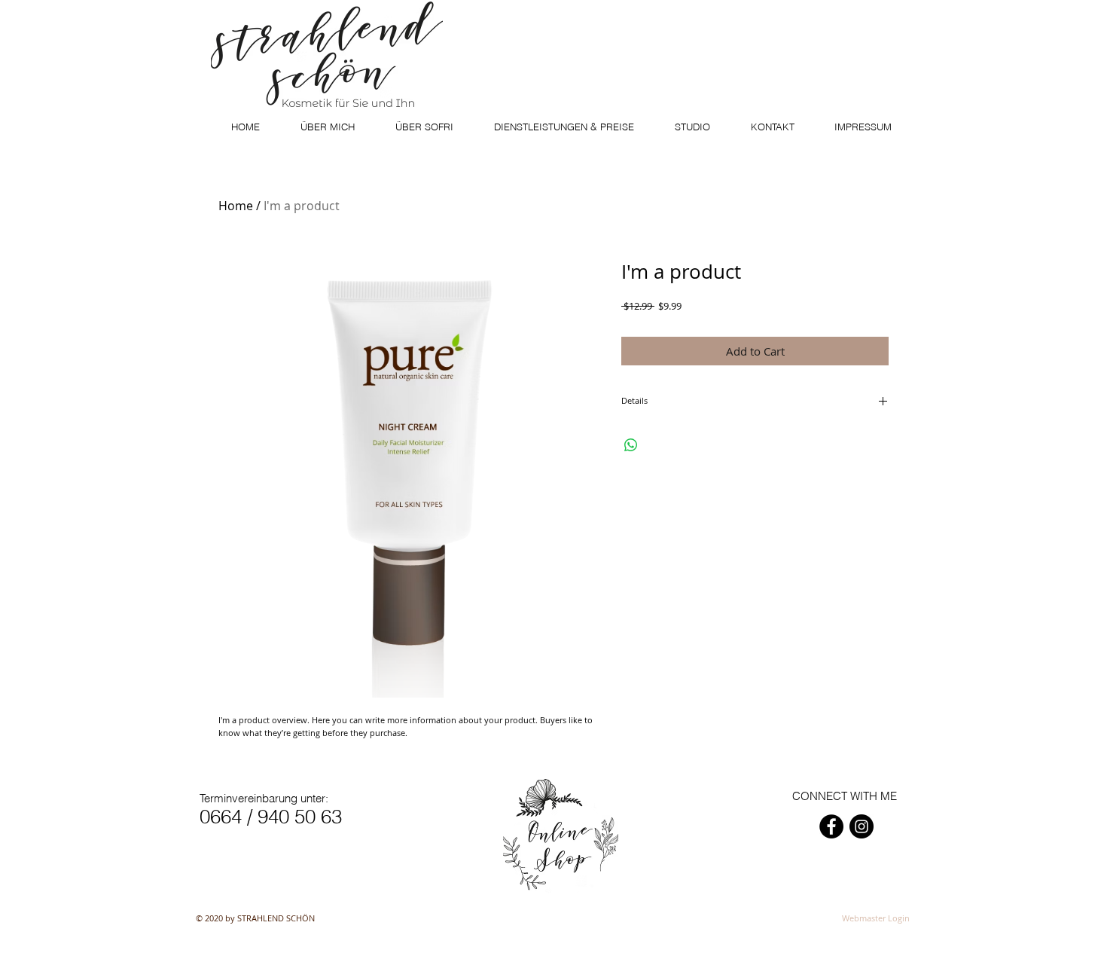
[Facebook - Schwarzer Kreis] (831, 826)
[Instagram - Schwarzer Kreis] (861, 826)
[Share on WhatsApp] (631, 445)
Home (235, 205)
